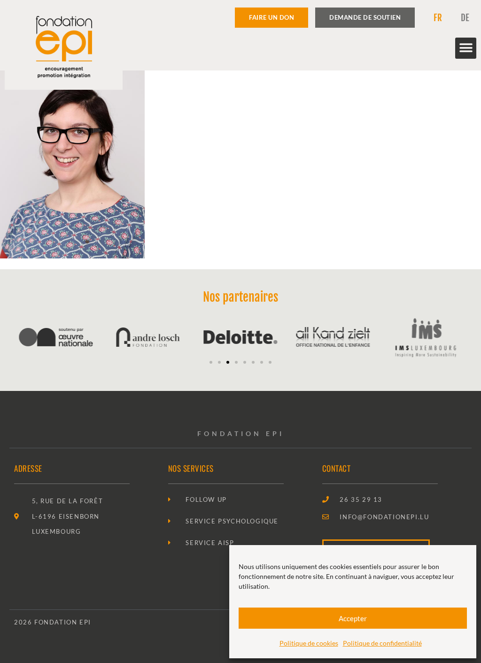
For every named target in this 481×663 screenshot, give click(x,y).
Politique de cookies (308, 643)
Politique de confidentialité (382, 643)
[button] (465, 48)
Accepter (353, 618)
